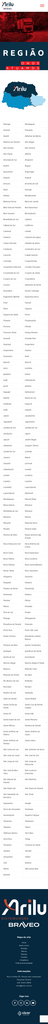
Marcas (24, 951)
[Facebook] (15, 1003)
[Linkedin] (27, 1003)
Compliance (24, 960)
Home (24, 942)
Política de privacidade (24, 963)
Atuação (24, 948)
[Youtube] (33, 1003)
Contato (24, 957)
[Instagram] (21, 1003)
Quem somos (24, 945)
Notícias (24, 954)
